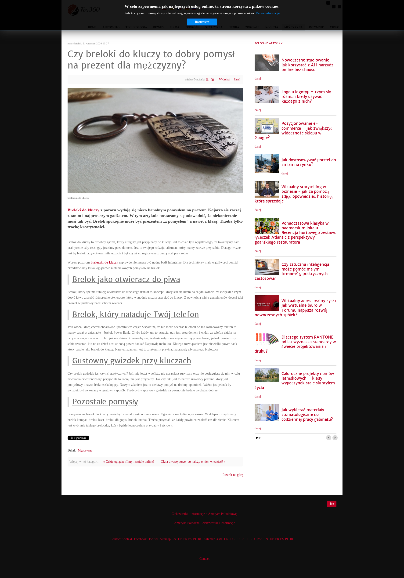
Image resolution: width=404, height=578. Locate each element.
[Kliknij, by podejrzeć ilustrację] (155, 140)
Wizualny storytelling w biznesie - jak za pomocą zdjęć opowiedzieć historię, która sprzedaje (294, 193)
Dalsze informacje (268, 13)
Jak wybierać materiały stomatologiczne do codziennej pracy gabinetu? (307, 415)
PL (195, 539)
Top (332, 503)
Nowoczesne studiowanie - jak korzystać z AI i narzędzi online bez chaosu (308, 65)
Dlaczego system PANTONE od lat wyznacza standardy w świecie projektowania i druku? (295, 344)
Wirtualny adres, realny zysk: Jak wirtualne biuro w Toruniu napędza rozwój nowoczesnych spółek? (295, 307)
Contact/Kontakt (121, 539)
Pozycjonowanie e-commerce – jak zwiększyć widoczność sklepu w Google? (293, 130)
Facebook (140, 539)
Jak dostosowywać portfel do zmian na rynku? (308, 162)
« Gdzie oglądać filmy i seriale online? (128, 461)
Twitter (153, 539)
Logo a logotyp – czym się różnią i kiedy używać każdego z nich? (306, 97)
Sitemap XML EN (216, 539)
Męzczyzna (85, 450)
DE (180, 539)
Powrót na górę (233, 475)
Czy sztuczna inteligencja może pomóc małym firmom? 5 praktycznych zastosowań (292, 271)
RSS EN (262, 539)
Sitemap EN (168, 539)
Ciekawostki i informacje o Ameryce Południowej (205, 514)
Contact (204, 558)
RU (200, 539)
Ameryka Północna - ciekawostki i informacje (204, 523)
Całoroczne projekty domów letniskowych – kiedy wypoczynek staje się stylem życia (295, 380)
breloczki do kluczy (104, 262)
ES (190, 539)
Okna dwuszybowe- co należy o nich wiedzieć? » (193, 461)
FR (185, 539)
